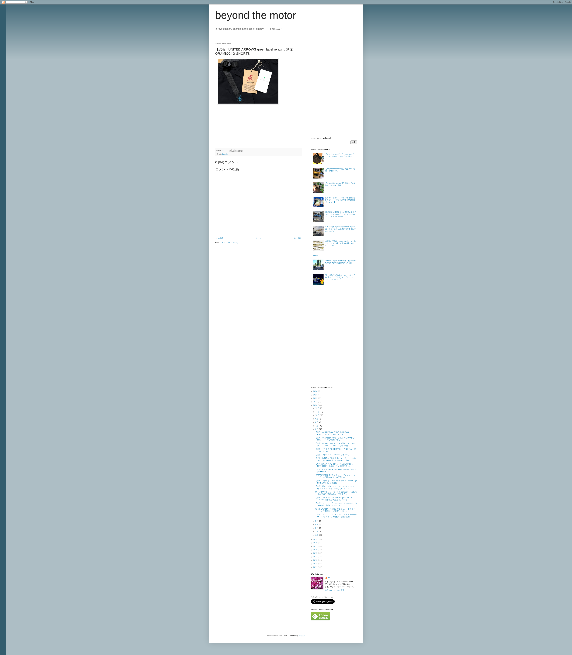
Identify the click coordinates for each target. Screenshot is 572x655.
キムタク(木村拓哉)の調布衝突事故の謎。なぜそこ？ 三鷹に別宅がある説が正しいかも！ (340, 229)
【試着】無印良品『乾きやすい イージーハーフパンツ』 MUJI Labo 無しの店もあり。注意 (336, 459)
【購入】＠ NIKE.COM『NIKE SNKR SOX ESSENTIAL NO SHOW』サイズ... (333, 433)
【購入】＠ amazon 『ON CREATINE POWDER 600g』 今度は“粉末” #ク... (336, 439)
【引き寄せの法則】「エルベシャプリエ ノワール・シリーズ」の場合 (340, 155)
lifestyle (225, 154)
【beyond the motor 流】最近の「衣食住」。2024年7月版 (340, 184)
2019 (315, 539)
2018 (315, 543)
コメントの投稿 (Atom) (229, 243)
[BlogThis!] (232, 150)
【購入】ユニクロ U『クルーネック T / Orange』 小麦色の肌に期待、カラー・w (336, 504)
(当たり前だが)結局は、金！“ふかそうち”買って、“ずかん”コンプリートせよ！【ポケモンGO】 (340, 277)
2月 (317, 531)
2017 (315, 546)
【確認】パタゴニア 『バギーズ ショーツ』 (332, 455)
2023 (315, 395)
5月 (317, 521)
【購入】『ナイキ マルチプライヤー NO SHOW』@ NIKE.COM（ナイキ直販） (336, 482)
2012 (315, 564)
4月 (317, 524)
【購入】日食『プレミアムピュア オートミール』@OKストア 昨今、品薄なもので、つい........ (335, 487)
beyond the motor (255, 15)
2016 (315, 550)
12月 (317, 408)
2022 (315, 398)
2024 (315, 391)
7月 (317, 426)
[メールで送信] (230, 150)
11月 (317, 412)
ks (329, 578)
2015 (315, 553)
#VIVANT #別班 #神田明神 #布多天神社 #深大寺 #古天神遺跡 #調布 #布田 (340, 262)
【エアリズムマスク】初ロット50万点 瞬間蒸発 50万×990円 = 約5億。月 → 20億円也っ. (335, 465)
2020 (315, 405)
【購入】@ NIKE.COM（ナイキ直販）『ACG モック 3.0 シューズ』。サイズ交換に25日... (335, 444)
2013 (315, 560)
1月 (317, 535)
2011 (315, 567)
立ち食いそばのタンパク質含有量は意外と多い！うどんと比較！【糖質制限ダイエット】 (340, 200)
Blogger (302, 636)
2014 (315, 557)
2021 (315, 402)
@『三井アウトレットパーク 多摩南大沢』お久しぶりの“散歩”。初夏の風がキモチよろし (336, 493)
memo (315, 256)
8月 (317, 422)
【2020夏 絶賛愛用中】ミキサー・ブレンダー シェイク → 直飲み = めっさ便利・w (335, 476)
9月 (317, 419)
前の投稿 (297, 238)
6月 (317, 429)
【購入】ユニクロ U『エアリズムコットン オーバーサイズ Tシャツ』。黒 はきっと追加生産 (336, 515)
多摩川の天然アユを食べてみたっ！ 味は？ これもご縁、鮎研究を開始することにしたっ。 (340, 243)
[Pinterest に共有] (241, 150)
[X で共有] (235, 150)
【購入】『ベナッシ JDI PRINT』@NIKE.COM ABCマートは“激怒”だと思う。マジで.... (334, 499)
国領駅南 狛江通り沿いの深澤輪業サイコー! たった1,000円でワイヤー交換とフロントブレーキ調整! (340, 214)
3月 (317, 528)
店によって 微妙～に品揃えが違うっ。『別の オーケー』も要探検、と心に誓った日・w (335, 510)
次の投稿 (219, 238)
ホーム (258, 238)
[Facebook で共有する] (238, 150)
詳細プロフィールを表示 (334, 590)
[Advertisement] (333, 87)
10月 (317, 415)
